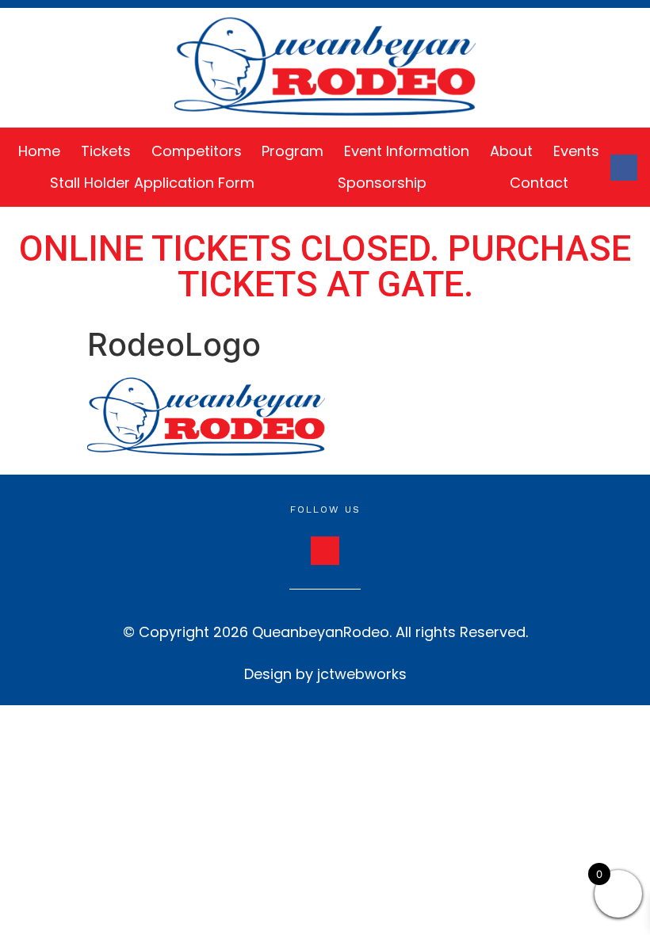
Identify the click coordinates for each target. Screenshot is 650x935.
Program (292, 151)
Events (576, 151)
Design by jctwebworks (325, 674)
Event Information (406, 151)
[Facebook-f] (623, 168)
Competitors (196, 151)
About (511, 151)
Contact (539, 183)
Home (39, 151)
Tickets (106, 151)
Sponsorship (382, 183)
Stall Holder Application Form (152, 183)
